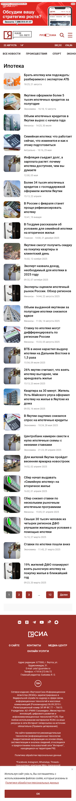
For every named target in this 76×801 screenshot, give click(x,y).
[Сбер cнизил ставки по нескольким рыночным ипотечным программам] (12, 504)
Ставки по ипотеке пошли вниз (47, 544)
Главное (28, 238)
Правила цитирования (45, 726)
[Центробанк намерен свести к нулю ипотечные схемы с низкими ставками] (12, 442)
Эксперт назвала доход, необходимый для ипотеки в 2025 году (45, 270)
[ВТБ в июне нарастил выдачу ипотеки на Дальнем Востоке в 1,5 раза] (12, 355)
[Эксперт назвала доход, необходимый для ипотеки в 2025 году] (12, 272)
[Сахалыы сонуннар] (48, 35)
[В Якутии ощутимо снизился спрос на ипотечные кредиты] (12, 422)
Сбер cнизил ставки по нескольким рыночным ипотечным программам (42, 502)
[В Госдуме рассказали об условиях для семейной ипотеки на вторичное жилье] (12, 230)
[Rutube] (49, 622)
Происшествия (36, 53)
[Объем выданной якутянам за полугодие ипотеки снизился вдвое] (12, 313)
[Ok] (27, 622)
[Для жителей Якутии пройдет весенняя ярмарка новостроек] (12, 463)
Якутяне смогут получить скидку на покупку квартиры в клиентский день (48, 249)
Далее (64, 594)
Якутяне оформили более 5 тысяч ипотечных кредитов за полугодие (46, 99)
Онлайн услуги (38, 651)
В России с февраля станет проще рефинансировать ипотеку (44, 207)
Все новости (11, 53)
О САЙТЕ (14, 645)
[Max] (56, 622)
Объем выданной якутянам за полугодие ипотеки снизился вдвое (46, 311)
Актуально (29, 150)
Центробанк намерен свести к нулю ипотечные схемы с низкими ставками (46, 440)
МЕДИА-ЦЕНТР (57, 645)
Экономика (30, 109)
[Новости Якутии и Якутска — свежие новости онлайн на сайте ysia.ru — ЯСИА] (18, 35)
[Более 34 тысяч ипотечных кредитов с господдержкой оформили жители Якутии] (12, 188)
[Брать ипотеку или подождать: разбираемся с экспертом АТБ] (12, 81)
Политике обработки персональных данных (32, 782)
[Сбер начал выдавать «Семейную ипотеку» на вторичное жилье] (12, 483)
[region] (38, 783)
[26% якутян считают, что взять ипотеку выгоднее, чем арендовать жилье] (12, 376)
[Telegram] (34, 622)
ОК (38, 793)
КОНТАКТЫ (34, 645)
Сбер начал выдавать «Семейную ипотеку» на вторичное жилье (41, 482)
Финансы (29, 125)
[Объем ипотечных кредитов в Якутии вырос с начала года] (12, 122)
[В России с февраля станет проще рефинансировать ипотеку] (12, 209)
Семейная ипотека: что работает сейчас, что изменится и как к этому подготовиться (48, 141)
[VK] (19, 622)
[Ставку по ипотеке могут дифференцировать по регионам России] (12, 334)
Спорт (57, 53)
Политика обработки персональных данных (38, 755)
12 (50, 594)
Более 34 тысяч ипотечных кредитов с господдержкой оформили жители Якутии (44, 187)
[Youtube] (41, 622)
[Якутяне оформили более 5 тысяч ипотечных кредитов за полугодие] (12, 101)
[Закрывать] (72, 769)
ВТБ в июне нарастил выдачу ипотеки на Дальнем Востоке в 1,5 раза (47, 353)
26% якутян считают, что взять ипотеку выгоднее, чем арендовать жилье (46, 374)
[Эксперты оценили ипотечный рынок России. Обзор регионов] (12, 293)
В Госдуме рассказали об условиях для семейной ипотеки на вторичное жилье (48, 228)
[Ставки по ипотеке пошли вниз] (12, 550)
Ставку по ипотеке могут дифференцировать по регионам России (42, 332)
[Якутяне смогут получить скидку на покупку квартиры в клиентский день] (12, 251)
